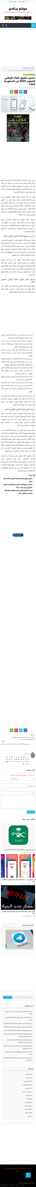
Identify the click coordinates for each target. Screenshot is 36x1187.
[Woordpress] (28, 764)
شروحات (29, 1116)
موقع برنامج (18, 9)
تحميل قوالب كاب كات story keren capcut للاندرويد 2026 (18, 1019)
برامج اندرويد (26, 68)
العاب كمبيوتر (28, 1088)
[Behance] (25, 757)
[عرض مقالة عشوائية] (3, 25)
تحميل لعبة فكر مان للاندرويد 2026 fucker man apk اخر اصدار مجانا (17, 1059)
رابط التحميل (17, 535)
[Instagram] (25, 759)
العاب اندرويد (28, 1074)
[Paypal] (21, 759)
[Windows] (7, 762)
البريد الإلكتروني (14, 779)
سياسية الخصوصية (4, 1185)
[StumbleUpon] (18, 762)
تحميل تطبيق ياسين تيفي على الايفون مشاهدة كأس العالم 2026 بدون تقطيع (18, 1047)
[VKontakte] (9, 762)
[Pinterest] (18, 759)
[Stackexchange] (25, 762)
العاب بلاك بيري (28, 1081)
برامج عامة (29, 1099)
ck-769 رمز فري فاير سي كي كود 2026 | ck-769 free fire (18, 1027)
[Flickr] (11, 757)
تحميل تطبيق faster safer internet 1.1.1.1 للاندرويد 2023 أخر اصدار (18, 880)
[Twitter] (14, 762)
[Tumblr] (16, 762)
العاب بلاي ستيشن (27, 1085)
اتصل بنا (11, 1185)
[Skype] (9, 759)
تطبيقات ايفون (26, 74)
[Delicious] (23, 757)
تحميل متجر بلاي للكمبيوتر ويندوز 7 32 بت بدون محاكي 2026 (18, 1013)
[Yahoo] (25, 764)
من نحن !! (17, 1185)
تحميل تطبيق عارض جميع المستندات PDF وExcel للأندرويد (17, 1023)
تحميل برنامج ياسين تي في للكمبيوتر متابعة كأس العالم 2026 (18, 1053)
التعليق (33, 793)
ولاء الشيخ (31, 88)
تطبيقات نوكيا (28, 1113)
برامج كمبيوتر (28, 1102)
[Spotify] (28, 762)
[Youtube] (23, 764)
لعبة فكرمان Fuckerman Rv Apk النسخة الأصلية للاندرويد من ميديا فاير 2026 (19, 1041)
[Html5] (28, 759)
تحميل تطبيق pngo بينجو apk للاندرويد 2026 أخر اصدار (18, 1030)
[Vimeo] (11, 762)
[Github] (9, 757)
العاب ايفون (29, 1078)
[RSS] (14, 759)
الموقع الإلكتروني (31, 786)
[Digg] (18, 757)
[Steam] (21, 762)
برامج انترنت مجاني (27, 1092)
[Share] (11, 759)
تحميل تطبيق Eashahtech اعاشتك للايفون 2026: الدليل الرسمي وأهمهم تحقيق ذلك (18, 1035)
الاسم (33, 779)
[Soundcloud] (7, 759)
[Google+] (7, 757)
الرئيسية (32, 68)
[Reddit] (16, 759)
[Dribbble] (16, 757)
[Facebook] (14, 757)
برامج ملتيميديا (28, 1106)
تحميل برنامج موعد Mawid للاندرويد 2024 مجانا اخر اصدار (19, 850)
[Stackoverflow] (23, 762)
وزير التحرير (31, 852)
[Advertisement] (18, 48)
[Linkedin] (23, 759)
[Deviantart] (21, 757)
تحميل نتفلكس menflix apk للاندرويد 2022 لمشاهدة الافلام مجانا (18, 912)
